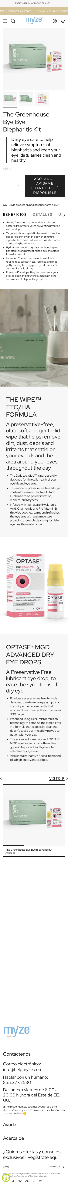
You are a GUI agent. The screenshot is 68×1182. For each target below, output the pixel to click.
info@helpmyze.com (22, 1069)
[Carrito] (63, 21)
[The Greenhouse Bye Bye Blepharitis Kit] (34, 815)
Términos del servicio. (39, 1176)
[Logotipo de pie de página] (17, 1031)
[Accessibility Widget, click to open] (6, 1178)
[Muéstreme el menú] (5, 21)
